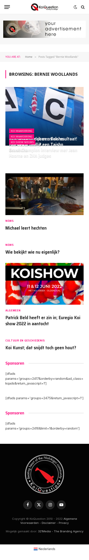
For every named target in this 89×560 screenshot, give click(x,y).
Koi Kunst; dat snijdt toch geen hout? (40, 347)
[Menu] (7, 7)
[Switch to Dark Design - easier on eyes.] (75, 7)
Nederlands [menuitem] (47, 549)
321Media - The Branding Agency (60, 531)
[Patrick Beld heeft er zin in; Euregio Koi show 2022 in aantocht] (44, 284)
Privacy (64, 523)
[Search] (82, 7)
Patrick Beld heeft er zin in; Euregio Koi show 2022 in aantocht (42, 320)
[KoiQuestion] (44, 7)
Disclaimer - (50, 523)
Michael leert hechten (26, 228)
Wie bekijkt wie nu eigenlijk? (32, 252)
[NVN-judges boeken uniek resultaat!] (44, 116)
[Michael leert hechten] (44, 194)
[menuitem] (45, 549)
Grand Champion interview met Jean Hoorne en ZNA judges (43, 152)
